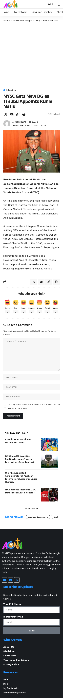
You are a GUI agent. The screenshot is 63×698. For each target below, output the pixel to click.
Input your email (13, 616)
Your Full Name (12, 604)
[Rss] (16, 580)
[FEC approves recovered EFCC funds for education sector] (49, 494)
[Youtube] (4, 580)
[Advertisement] (31, 55)
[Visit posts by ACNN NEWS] (6, 123)
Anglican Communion (38, 517)
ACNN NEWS (20, 122)
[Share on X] (5, 114)
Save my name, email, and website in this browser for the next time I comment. (34, 406)
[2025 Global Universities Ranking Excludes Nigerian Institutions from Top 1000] (49, 461)
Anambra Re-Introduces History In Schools (18, 441)
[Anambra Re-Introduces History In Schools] (49, 444)
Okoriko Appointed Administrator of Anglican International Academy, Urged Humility (21, 477)
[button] (43, 4)
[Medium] (10, 580)
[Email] (11, 114)
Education (11, 90)
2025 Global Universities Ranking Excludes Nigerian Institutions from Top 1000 (19, 459)
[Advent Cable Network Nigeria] (11, 4)
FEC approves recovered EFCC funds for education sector (20, 491)
